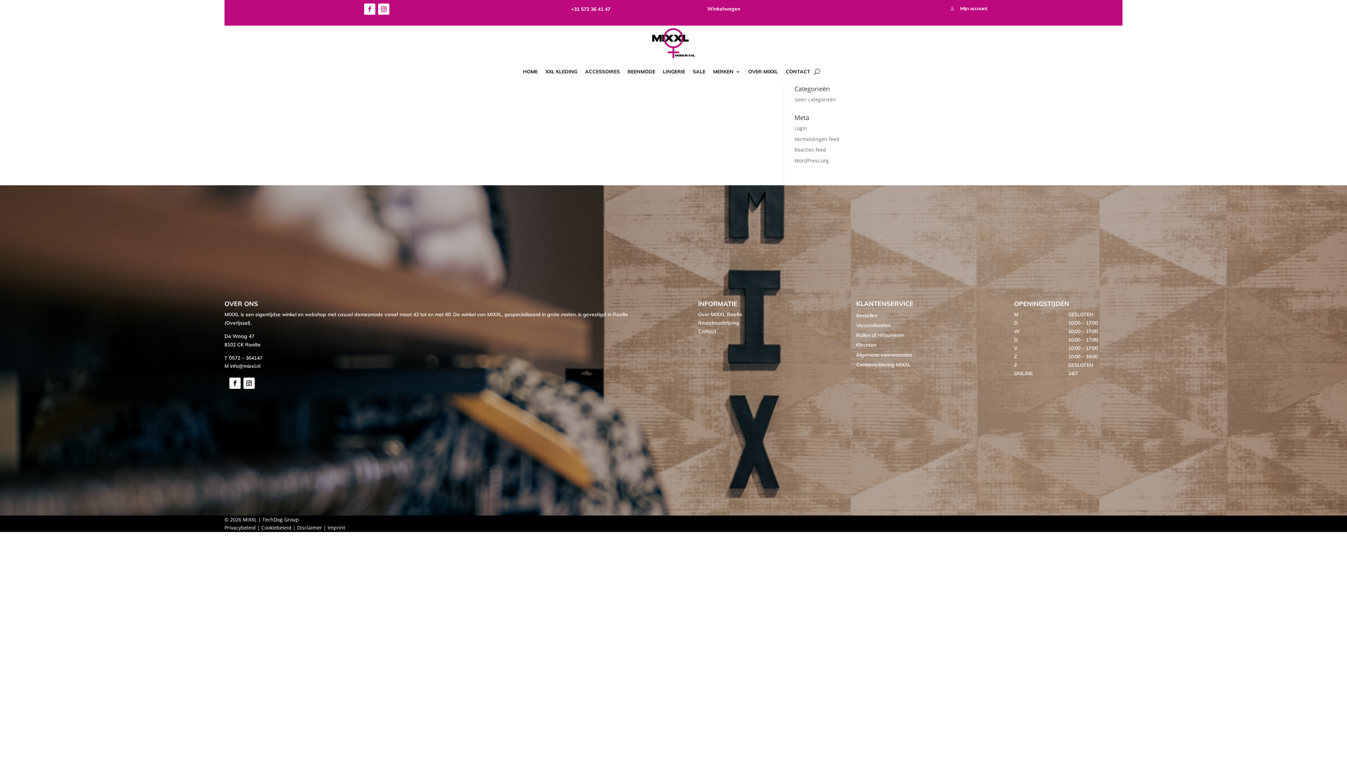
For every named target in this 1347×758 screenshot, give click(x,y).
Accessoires (602, 71)
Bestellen (866, 315)
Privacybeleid (240, 527)
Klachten (866, 345)
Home (530, 71)
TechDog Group (280, 519)
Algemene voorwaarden (884, 355)
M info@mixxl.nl (242, 366)
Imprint (336, 527)
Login (801, 128)
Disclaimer (309, 527)
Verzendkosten (873, 325)
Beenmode (641, 71)
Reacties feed (810, 149)
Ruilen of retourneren (880, 335)
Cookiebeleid (276, 527)
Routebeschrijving (718, 323)
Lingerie (674, 71)
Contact (798, 71)
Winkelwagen (723, 9)
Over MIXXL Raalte (720, 314)
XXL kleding (561, 71)
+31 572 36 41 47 (590, 9)
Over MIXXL (763, 71)
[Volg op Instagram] (383, 9)
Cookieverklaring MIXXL (883, 364)
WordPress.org (812, 160)
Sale (699, 71)
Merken (723, 71)
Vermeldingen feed (817, 139)
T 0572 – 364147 (243, 358)
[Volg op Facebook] (369, 9)
